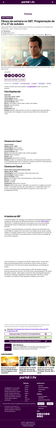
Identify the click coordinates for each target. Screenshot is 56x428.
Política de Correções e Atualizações (42, 397)
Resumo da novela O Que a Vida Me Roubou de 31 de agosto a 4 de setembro (9, 370)
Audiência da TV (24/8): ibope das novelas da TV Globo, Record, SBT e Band (46, 370)
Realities (26, 391)
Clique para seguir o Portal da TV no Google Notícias (24, 334)
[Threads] (38, 416)
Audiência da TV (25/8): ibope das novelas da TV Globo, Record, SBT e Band (28, 370)
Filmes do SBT (44, 329)
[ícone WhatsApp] (46, 337)
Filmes (37, 329)
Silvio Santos (45, 221)
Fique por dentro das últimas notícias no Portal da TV (25, 341)
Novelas (26, 387)
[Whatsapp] (40, 414)
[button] (52, 2)
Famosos (26, 393)
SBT (16, 331)
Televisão (27, 385)
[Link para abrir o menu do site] (3, 2)
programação (32, 86)
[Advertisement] (28, 8)
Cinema (28, 14)
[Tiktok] (40, 416)
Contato (40, 391)
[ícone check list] (46, 341)
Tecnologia (27, 399)
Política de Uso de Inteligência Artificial (44, 400)
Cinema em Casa (30, 329)
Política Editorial (41, 389)
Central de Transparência (43, 387)
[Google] (38, 414)
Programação (11, 331)
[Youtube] (42, 416)
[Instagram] (46, 414)
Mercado (26, 389)
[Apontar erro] (45, 34)
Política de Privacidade (42, 406)
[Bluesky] (44, 414)
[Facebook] (42, 414)
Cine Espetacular (19, 329)
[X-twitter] (49, 414)
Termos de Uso (41, 408)
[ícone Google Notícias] (46, 334)
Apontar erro (49, 34)
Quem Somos (40, 385)
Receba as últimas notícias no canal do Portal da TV (24, 337)
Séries (26, 397)
